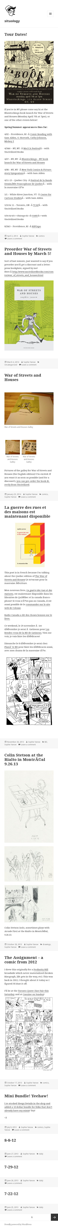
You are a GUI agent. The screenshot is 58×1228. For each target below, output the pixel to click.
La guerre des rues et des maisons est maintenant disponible (27, 512)
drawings (47, 944)
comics (42, 236)
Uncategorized (10, 364)
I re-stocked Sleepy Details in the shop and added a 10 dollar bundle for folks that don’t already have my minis (28, 1107)
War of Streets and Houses (22, 377)
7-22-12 (11, 1193)
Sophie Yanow (28, 236)
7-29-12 (11, 1167)
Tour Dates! (15, 34)
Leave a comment (14, 238)
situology (12, 21)
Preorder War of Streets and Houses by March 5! (28, 251)
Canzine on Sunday (33, 994)
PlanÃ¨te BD (11, 646)
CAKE (35, 215)
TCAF (36, 205)
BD (46, 742)
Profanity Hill (41, 969)
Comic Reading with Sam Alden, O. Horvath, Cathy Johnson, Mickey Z (28, 138)
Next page (54, 1217)
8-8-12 (10, 1140)
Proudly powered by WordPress (18, 1224)
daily (41, 1154)
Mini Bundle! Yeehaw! (26, 1095)
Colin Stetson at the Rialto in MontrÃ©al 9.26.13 (24, 759)
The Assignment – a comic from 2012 (23, 960)
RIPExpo (36, 226)
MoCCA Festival (31, 148)
